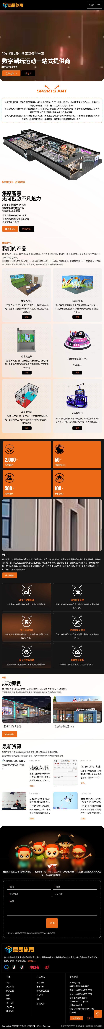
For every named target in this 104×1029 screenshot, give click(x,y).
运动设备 (40, 982)
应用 (8, 994)
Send (52, 923)
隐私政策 (81, 1026)
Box (38, 999)
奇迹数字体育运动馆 (26, 712)
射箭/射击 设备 (43, 990)
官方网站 (31, 1026)
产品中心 (10, 986)
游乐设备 (40, 986)
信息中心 (10, 1007)
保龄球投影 (77, 284)
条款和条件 (90, 1026)
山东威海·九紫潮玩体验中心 (77, 712)
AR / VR (40, 994)
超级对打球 (26, 395)
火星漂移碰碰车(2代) (77, 340)
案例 (8, 999)
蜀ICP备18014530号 (68, 1026)
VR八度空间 (77, 395)
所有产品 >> (42, 1003)
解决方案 (52, 154)
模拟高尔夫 (26, 284)
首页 (8, 982)
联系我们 (10, 1011)
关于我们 (10, 1003)
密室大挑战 (26, 340)
